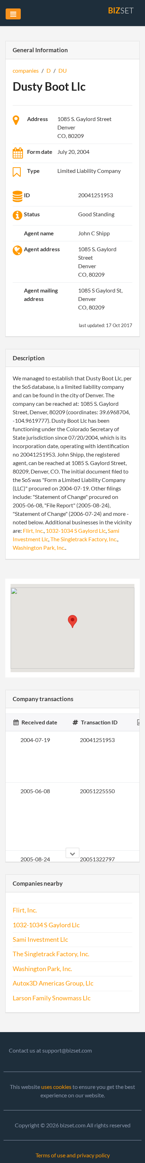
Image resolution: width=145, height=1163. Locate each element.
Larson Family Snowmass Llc (51, 998)
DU (62, 70)
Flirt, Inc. (33, 530)
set (121, 10)
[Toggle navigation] (13, 13)
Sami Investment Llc (40, 939)
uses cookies (56, 1086)
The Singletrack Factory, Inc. (83, 539)
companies (26, 70)
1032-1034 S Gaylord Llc (76, 530)
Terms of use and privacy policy (73, 1155)
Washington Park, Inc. (39, 547)
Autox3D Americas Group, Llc (53, 983)
